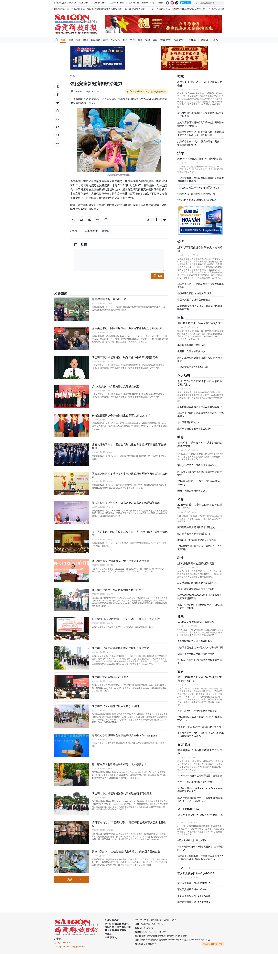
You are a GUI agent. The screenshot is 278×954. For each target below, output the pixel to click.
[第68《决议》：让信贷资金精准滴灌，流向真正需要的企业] (71, 861)
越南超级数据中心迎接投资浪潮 (195, 563)
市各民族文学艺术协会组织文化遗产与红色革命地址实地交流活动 (200, 734)
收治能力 (106, 230)
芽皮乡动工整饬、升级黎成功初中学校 (197, 465)
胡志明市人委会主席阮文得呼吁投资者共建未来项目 (200, 285)
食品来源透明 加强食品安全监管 (193, 299)
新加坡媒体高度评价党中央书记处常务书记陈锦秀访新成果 (126, 502)
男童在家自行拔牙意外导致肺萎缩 (194, 641)
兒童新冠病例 (91, 230)
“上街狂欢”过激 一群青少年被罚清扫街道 (198, 187)
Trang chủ (56, 40)
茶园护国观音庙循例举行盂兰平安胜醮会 (198, 406)
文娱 (155, 39)
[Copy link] (57, 127)
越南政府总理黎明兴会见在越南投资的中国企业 (124, 735)
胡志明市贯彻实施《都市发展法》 (111, 677)
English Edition (100, 3)
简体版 (192, 39)
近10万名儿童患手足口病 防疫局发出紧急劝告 (199, 662)
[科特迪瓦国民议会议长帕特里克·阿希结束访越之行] (71, 425)
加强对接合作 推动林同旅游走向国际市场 (199, 752)
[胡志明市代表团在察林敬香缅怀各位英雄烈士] (71, 599)
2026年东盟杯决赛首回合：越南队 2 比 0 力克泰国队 (199, 548)
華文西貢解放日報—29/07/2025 (193, 889)
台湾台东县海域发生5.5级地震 (192, 367)
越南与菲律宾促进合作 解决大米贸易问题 (199, 249)
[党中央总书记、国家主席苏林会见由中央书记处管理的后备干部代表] (71, 541)
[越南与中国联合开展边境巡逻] (71, 309)
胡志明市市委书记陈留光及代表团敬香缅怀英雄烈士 (122, 793)
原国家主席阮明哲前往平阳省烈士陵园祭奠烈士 (119, 764)
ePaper (183, 868)
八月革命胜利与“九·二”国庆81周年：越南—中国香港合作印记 (199, 143)
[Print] (57, 119)
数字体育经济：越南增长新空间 (193, 533)
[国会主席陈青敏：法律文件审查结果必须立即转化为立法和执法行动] (71, 483)
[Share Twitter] (57, 103)
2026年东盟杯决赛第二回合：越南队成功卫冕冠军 (199, 506)
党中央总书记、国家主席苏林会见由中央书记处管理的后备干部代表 (130, 533)
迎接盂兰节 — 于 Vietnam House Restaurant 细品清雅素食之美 (200, 790)
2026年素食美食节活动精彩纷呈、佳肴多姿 (199, 775)
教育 (125, 39)
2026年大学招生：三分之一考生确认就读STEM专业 (198, 483)
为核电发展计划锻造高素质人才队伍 (195, 588)
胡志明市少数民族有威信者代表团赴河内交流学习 (200, 414)
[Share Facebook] (57, 94)
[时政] (57, 143)
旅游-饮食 (178, 39)
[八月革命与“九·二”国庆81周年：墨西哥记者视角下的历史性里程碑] (71, 832)
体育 (132, 39)
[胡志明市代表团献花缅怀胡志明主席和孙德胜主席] (71, 658)
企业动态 (95, 39)
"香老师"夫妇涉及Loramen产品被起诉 (196, 200)
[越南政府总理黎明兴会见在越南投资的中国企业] (71, 745)
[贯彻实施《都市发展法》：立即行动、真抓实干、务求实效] (71, 628)
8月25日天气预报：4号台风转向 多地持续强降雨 (200, 848)
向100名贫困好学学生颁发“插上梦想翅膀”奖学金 (200, 473)
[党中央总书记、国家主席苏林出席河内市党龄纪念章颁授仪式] (71, 338)
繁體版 (204, 39)
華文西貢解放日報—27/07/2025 (193, 902)
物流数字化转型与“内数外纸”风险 (194, 293)
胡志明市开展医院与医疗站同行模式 (195, 653)
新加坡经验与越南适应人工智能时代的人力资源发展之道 (200, 114)
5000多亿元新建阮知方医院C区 (195, 621)
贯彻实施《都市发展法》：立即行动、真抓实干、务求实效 (126, 618)
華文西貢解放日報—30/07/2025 (193, 883)
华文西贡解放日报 (76, 23)
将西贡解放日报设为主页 (213, 944)
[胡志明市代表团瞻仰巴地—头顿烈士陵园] (71, 716)
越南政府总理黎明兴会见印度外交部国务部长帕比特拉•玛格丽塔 (200, 124)
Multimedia (188, 809)
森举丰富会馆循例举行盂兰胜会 (193, 428)
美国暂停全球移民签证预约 (191, 345)
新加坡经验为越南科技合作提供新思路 (197, 582)
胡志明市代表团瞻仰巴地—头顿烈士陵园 (115, 706)
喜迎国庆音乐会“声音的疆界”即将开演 (197, 710)
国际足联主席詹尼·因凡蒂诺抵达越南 (196, 527)
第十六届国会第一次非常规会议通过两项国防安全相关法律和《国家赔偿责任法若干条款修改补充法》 (197, 8)
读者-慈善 (165, 39)
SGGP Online (83, 3)
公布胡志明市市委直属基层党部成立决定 (115, 386)
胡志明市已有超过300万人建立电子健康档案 (200, 647)
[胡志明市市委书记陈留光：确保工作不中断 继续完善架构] (71, 367)
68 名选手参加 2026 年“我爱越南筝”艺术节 (199, 726)
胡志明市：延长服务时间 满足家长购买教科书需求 (199, 444)
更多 (70, 879)
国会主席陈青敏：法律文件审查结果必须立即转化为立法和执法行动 (130, 475)
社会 (70, 39)
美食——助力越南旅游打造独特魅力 (195, 781)
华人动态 (115, 39)
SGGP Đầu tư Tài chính (138, 3)
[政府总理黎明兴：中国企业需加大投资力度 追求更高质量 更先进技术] (71, 454)
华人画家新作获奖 (186, 422)
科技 (140, 39)
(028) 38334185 (62, 942)
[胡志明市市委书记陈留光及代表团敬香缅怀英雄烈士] (71, 803)
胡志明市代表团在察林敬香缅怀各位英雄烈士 (118, 589)
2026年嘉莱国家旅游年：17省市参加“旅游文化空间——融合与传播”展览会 (200, 799)
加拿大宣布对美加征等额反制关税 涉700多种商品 (200, 359)
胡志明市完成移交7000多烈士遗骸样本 (200, 814)
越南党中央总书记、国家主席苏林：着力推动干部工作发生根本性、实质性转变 (200, 134)
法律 (78, 39)
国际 (105, 39)
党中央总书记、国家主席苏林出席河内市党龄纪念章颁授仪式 (127, 328)
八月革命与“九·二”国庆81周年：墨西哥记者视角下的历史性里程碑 (129, 824)
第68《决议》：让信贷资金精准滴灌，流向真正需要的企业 (126, 851)
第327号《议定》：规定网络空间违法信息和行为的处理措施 (200, 606)
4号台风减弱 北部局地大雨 (191, 840)
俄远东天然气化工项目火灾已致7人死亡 (200, 323)
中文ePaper (157, 3)
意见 (215, 39)
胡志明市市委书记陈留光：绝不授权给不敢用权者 (120, 560)
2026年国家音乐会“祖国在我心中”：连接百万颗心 (199, 719)
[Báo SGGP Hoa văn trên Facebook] (167, 3)
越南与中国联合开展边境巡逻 (109, 299)
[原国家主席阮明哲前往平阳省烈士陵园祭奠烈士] (71, 774)
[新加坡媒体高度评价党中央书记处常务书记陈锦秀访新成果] (71, 512)
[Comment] (57, 135)
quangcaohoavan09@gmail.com (70, 946)
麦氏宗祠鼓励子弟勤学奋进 (191, 490)
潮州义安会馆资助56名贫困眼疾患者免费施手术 (199, 383)
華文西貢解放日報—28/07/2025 (193, 895)
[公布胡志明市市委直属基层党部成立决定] (71, 396)
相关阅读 (60, 293)
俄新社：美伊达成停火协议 (191, 351)
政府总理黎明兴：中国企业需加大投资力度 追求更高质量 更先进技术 (129, 446)
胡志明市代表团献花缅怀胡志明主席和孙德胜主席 (120, 648)
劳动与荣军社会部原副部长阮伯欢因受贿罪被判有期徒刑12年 (200, 180)
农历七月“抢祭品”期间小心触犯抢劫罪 (199, 158)
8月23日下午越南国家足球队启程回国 (196, 540)
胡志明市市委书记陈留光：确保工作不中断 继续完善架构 (125, 357)
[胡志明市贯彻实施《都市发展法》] (71, 687)
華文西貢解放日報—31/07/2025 (195, 873)
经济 (85, 39)
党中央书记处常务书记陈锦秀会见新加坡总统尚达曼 (112, 8)
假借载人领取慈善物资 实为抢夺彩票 (196, 193)
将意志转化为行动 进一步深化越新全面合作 (199, 83)
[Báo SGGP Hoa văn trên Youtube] (172, 3)
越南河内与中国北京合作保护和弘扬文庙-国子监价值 (199, 679)
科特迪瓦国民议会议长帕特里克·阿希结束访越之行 (121, 415)
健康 (147, 39)
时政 (63, 39)
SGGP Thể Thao (117, 3)
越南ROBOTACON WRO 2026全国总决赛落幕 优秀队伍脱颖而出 (199, 597)
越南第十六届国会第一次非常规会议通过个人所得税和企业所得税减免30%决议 (200, 858)
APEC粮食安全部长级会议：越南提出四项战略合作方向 (199, 308)
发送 (160, 275)
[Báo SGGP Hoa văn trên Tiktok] (177, 3)
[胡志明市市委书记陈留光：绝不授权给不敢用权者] (71, 570)
